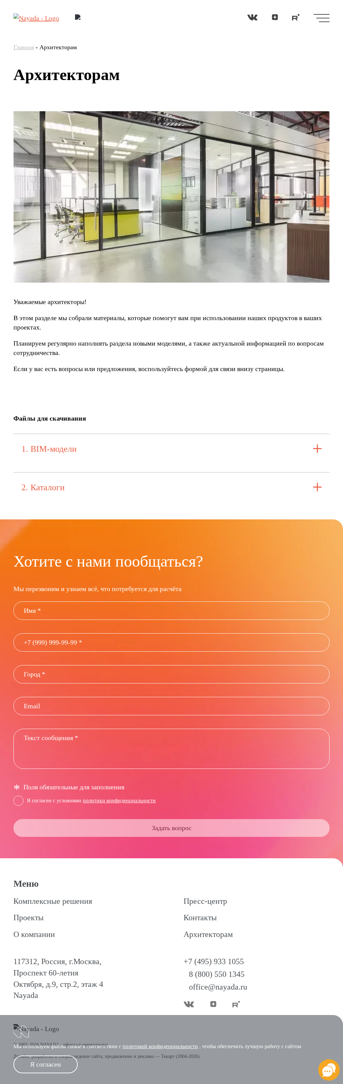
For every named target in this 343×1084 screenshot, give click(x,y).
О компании (34, 934)
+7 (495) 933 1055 (214, 961)
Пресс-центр (205, 901)
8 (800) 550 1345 (217, 974)
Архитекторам (208, 934)
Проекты (28, 917)
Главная (23, 47)
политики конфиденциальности (119, 800)
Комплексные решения (52, 901)
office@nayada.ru (218, 987)
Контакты (200, 917)
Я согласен (45, 1064)
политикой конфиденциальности (160, 1046)
